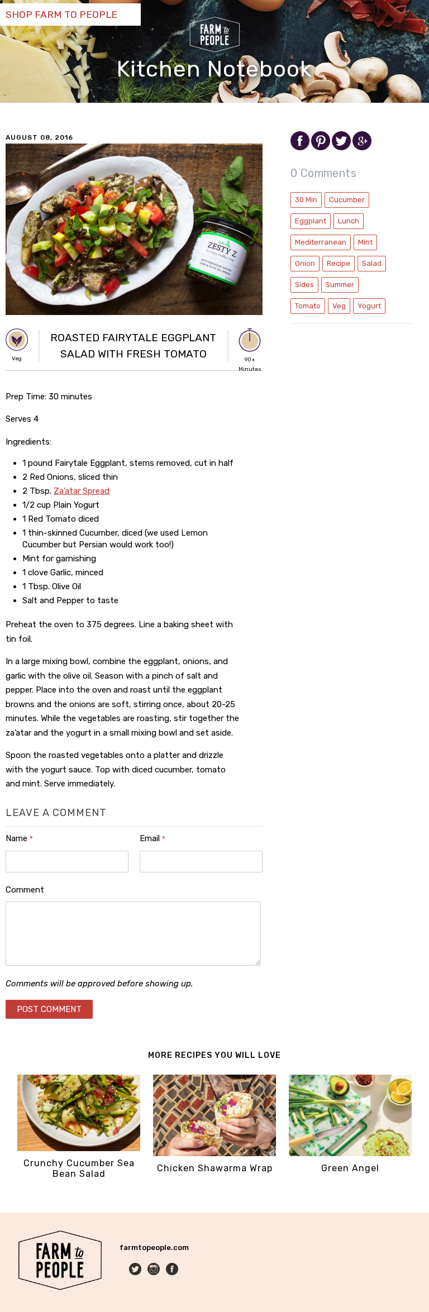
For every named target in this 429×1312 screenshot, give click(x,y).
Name (19, 838)
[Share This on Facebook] (300, 148)
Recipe (338, 263)
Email (152, 838)
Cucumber (347, 199)
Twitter (136, 1270)
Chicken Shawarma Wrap (215, 1168)
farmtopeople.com (154, 1247)
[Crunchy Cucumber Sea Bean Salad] (78, 1148)
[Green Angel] (350, 1153)
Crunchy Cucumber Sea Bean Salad (79, 1168)
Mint (365, 242)
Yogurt (369, 306)
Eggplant (310, 221)
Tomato (308, 306)
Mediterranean (320, 242)
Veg (339, 306)
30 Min (306, 199)
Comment (25, 890)
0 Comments (323, 173)
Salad (372, 263)
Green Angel (350, 1168)
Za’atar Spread (81, 491)
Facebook (173, 1270)
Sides (304, 284)
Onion (305, 263)
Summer (340, 284)
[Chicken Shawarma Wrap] (214, 1153)
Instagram (154, 1270)
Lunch (348, 221)
